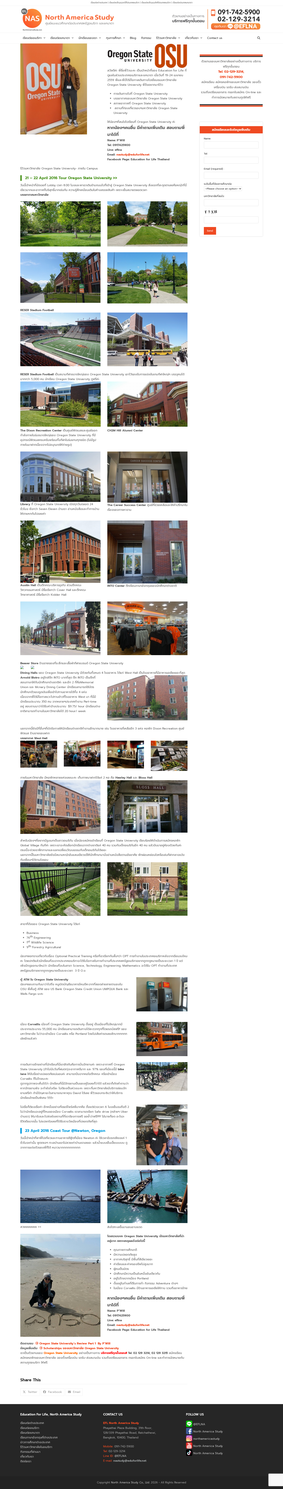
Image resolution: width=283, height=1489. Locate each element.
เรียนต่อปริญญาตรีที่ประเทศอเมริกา (124, 2)
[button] (259, 38)
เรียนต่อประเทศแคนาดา (182, 2)
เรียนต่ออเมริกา (29, 1428)
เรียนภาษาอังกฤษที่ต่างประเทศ (39, 1437)
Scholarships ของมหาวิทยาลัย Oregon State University (80, 1348)
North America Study (207, 1431)
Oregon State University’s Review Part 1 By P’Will (74, 1343)
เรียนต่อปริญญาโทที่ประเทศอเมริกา (156, 2)
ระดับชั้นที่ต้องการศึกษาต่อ (218, 184)
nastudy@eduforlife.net (132, 154)
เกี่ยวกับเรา (27, 1456)
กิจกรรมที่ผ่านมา (30, 1452)
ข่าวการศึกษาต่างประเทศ (35, 1442)
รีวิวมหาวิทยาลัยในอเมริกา (36, 1447)
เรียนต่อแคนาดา (30, 1433)
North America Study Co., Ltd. (130, 1482)
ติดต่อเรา (25, 1461)
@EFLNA (198, 1424)
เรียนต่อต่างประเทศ (99, 2)
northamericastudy (206, 1439)
